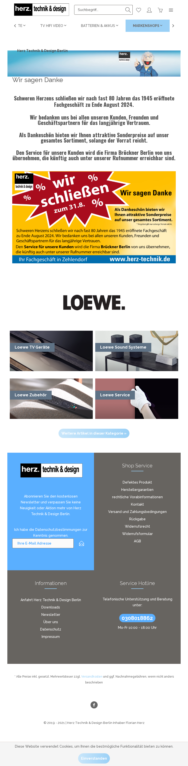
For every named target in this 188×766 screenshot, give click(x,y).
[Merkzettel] (138, 10)
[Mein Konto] (149, 10)
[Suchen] (128, 10)
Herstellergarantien (137, 490)
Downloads (50, 607)
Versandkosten (91, 676)
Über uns (50, 622)
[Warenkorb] (160, 10)
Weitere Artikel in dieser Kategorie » (94, 433)
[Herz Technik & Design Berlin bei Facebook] (94, 705)
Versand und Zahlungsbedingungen (137, 512)
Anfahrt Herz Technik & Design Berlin (51, 600)
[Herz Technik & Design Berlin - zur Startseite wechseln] (41, 9)
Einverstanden (94, 758)
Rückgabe (137, 519)
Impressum (51, 637)
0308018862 (137, 618)
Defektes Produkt (137, 482)
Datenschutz (50, 629)
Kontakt (137, 504)
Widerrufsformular (137, 534)
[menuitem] (103, 10)
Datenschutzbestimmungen (58, 530)
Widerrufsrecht (137, 526)
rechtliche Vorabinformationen (137, 497)
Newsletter (50, 615)
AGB (137, 541)
